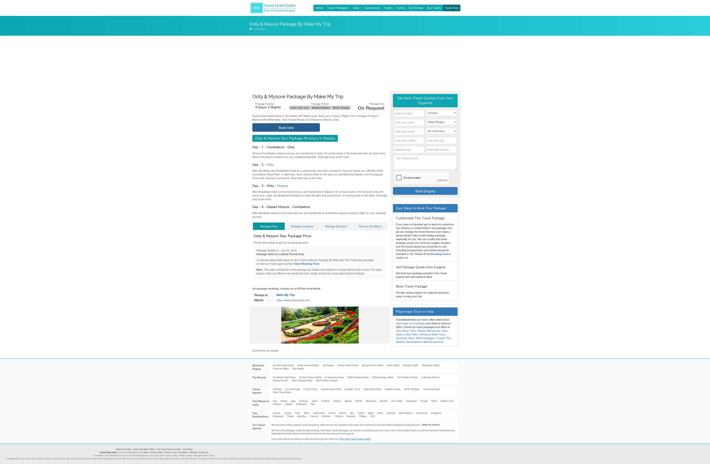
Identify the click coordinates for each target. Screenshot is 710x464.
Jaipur (315, 400)
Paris (297, 412)
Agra (293, 400)
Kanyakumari (436, 342)
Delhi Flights (393, 365)
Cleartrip (277, 389)
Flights (388, 8)
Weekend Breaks (321, 107)
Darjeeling (411, 400)
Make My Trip (285, 295)
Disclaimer (183, 452)
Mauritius (302, 416)
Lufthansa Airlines (430, 377)
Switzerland (319, 412)
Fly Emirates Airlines (407, 377)
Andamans (301, 404)
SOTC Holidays (412, 389)
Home (319, 8)
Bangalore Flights (431, 365)
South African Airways (327, 380)
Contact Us (204, 452)
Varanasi (303, 400)
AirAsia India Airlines (347, 365)
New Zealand (406, 412)
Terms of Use (171, 452)
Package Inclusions (302, 226)
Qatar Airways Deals (302, 380)
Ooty (270, 164)
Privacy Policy (156, 452)
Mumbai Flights (410, 365)
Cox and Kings (292, 389)
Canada (314, 416)
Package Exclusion (336, 226)
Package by (261, 295)
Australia (391, 412)
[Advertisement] (355, 63)
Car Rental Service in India (169, 449)
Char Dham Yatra (406, 330)
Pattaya (363, 416)
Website (258, 300)
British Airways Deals (358, 377)
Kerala (284, 400)
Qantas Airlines (280, 380)
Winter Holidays (341, 107)
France (332, 412)
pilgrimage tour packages (410, 323)
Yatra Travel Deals (282, 392)
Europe (276, 412)
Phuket (290, 416)
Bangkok (351, 416)
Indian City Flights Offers (144, 449)
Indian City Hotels (123, 449)
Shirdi (434, 400)
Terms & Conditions (370, 226)
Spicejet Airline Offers (372, 365)
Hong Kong (421, 412)
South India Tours (299, 107)
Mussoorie (371, 400)
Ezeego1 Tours (352, 389)
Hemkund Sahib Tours (432, 334)
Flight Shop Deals (372, 389)
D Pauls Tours (310, 389)
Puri (448, 338)
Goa (275, 400)
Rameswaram (414, 342)
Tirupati (440, 338)
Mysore (282, 186)
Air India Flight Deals (283, 365)
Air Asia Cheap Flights (310, 377)
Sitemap (193, 452)
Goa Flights (298, 368)
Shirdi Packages (425, 338)
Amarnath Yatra (405, 338)
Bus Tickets (434, 8)
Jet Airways (328, 365)
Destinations (372, 8)
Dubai (380, 412)
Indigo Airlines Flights (308, 365)
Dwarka (400, 342)
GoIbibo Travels (393, 389)
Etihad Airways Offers (383, 377)
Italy (352, 412)
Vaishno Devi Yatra (407, 334)
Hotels (400, 8)
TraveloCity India (431, 389)
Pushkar (325, 400)
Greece (342, 412)
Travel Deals (259, 29)
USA (372, 416)
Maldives (326, 416)
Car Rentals (416, 8)
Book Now (452, 8)
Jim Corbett (397, 400)
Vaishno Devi (447, 400)
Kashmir (277, 404)
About (146, 452)
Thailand (338, 416)
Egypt (370, 412)
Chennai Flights (281, 368)
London (288, 412)
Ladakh (288, 404)
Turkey (361, 412)
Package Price (269, 226)
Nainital (384, 400)
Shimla (358, 400)
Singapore (436, 412)
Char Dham (187, 449)
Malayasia (278, 416)
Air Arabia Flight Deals (284, 377)
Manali (348, 400)
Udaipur (337, 400)
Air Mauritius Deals (334, 377)
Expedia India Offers (331, 389)
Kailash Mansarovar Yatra (433, 330)
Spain (307, 412)
